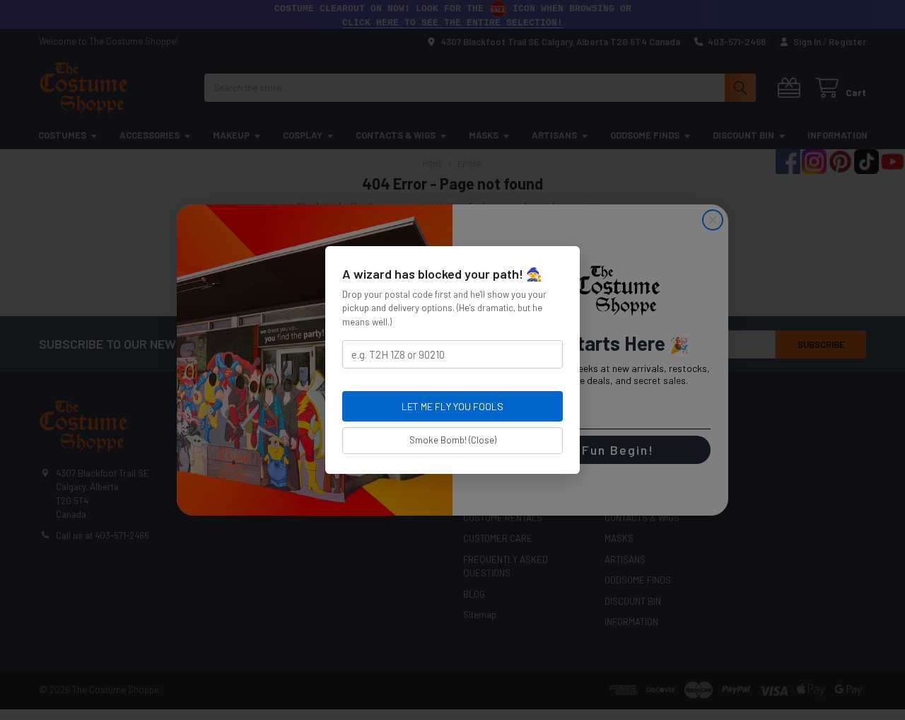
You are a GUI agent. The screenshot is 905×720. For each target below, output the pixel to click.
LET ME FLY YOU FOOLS (452, 406)
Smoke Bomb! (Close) (452, 440)
